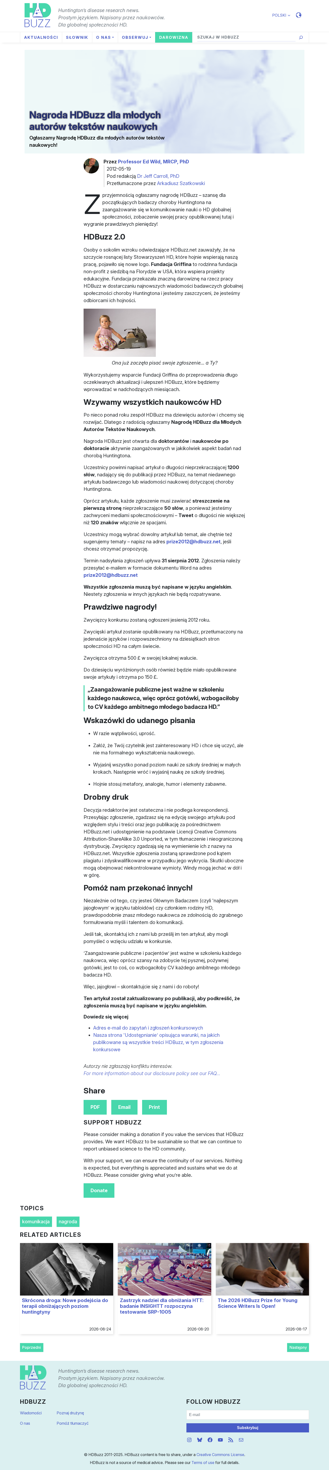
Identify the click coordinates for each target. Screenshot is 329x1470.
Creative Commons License (220, 1454)
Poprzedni (31, 1347)
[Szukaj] (301, 37)
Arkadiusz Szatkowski (181, 183)
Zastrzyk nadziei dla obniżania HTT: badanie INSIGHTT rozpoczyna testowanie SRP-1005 (162, 1306)
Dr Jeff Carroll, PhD (158, 176)
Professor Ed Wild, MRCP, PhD (153, 162)
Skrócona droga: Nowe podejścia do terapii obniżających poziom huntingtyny (65, 1306)
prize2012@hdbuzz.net (193, 542)
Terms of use (202, 1462)
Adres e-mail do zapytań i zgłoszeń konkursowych (148, 1028)
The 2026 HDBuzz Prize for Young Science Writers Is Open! (257, 1303)
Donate (99, 1190)
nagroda (68, 1221)
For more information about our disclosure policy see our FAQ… (152, 1073)
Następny (298, 1347)
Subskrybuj (247, 1428)
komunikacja (36, 1221)
